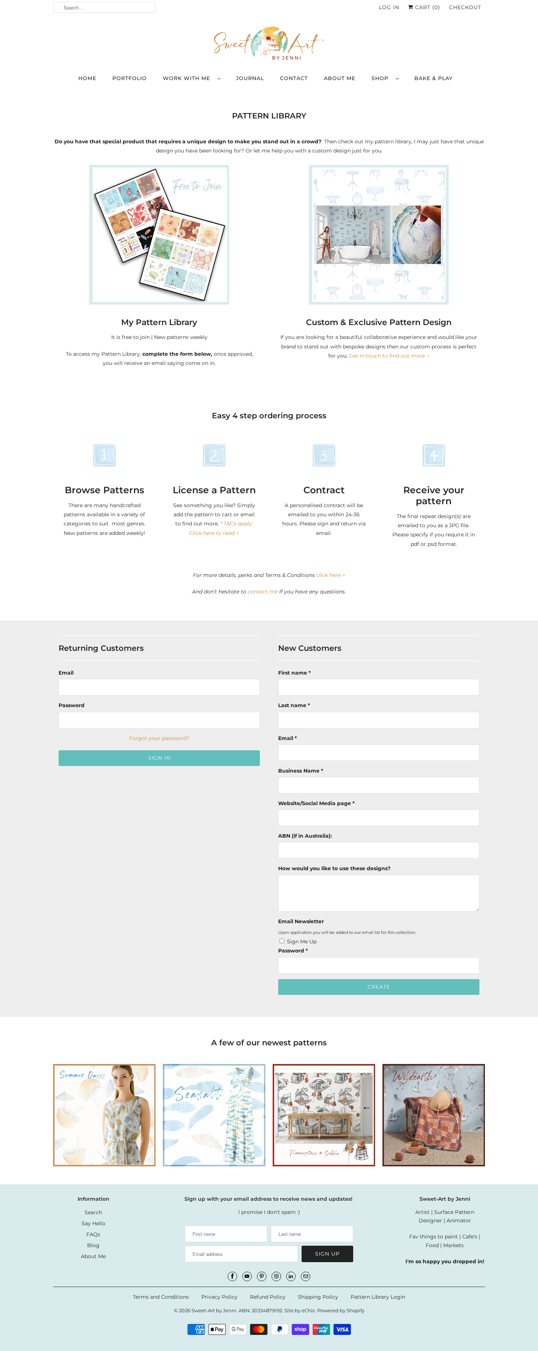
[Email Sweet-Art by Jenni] (305, 1276)
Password (72, 705)
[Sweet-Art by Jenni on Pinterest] (261, 1276)
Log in (389, 7)
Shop (381, 78)
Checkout (465, 7)
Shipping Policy (318, 1297)
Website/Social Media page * (316, 803)
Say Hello (93, 1223)
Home (87, 78)
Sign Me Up (302, 941)
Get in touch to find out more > (389, 355)
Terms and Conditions (161, 1297)
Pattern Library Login (378, 1297)
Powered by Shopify (341, 1310)
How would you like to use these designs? (334, 868)
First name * (294, 672)
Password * (293, 950)
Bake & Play (433, 78)
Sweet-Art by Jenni (213, 1310)
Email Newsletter (301, 921)
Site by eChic (299, 1310)
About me (339, 78)
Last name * (294, 705)
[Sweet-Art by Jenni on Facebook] (232, 1276)
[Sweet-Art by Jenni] (269, 44)
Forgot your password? (159, 738)
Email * (287, 738)
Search (93, 1212)
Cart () (426, 7)
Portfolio (129, 78)
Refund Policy (267, 1297)
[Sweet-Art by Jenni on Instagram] (276, 1276)
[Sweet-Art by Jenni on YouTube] (247, 1276)
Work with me (188, 78)
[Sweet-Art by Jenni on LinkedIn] (291, 1276)
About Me (93, 1256)
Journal (250, 78)
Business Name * (300, 770)
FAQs (93, 1234)
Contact (294, 78)
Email (66, 672)
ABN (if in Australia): (305, 836)
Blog (93, 1245)
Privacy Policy (219, 1297)
